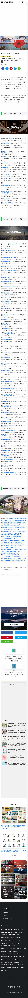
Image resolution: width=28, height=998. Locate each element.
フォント (11, 956)
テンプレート (5, 951)
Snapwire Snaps (7, 421)
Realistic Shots (7, 406)
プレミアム (4, 962)
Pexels (4, 364)
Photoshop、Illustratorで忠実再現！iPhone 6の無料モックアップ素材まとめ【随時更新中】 (14, 658)
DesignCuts (9, 929)
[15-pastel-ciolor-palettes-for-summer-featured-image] (4, 764)
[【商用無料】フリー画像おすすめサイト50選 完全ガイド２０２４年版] (20, 866)
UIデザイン (4, 935)
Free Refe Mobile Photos (9, 286)
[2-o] (4, 725)
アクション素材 (6, 937)
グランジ (20, 943)
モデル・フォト (6, 198)
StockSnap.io (6, 439)
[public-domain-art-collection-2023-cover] (4, 744)
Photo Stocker (6, 185)
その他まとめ (4, 56)
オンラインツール (6, 943)
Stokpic (5, 446)
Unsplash (5, 466)
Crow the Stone (7, 250)
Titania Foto (6, 455)
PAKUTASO (6, 167)
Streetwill (5, 435)
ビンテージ (4, 956)
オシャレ (21, 940)
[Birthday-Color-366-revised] (4, 751)
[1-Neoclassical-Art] (4, 731)
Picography (6, 381)
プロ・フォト (6, 192)
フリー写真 (8, 56)
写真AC (4, 152)
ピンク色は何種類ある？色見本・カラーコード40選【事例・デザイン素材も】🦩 (17, 757)
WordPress (12, 935)
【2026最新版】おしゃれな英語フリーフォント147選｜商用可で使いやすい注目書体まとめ (17, 725)
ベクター (11, 962)
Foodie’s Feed (6, 277)
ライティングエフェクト (8, 965)
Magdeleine (6, 339)
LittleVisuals (7, 328)
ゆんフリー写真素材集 (8, 203)
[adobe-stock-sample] (4, 738)
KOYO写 (12, 138)
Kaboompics (6, 319)
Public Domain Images (8, 388)
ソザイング (5, 163)
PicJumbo (5, 377)
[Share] (2, 68)
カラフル (14, 943)
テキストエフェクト (7, 948)
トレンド (15, 954)
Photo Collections (7, 370)
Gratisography (6, 292)
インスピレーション (8, 918)
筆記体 (23, 967)
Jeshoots (5, 315)
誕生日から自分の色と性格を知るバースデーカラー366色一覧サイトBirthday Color (17, 751)
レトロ (17, 965)
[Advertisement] (14, 20)
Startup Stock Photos (8, 430)
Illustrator (6, 932)
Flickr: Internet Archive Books (11, 270)
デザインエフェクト (7, 954)
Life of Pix (5, 324)
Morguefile (5, 346)
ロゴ (21, 965)
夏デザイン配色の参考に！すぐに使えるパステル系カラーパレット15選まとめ (17, 763)
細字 (3, 970)
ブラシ (12, 959)
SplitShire (5, 426)
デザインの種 (13, 951)
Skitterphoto (6, 412)
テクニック (23, 948)
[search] (24, 684)
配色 (7, 970)
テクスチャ (16, 948)
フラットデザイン (19, 956)
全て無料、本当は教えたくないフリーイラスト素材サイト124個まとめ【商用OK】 (17, 738)
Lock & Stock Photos (9, 333)
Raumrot (5, 401)
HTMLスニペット (19, 929)
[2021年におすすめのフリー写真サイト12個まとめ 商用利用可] (20, 879)
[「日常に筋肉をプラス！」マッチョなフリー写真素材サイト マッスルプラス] (7, 879)
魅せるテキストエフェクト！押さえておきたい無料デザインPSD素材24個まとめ (14, 673)
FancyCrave (6, 266)
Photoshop (14, 932)
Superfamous (6, 450)
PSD (21, 932)
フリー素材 (5, 909)
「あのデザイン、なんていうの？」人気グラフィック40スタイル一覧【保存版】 (17, 731)
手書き (9, 967)
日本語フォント (16, 967)
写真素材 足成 (6, 143)
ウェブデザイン (14, 940)
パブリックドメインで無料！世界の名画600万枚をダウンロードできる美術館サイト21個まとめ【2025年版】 (17, 744)
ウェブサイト (10, 575)
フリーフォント (6, 959)
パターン (21, 954)
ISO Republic (6, 301)
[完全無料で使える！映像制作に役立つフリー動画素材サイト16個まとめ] (20, 892)
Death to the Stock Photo (9, 257)
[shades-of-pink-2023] (4, 757)
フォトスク (5, 178)
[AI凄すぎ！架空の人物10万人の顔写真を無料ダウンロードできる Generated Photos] (7, 892)
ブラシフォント (20, 959)
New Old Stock (6, 357)
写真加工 (4, 967)
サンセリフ (4, 945)
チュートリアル (7, 915)
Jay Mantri (5, 308)
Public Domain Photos (8, 395)
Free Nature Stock (7, 281)
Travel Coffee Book (8, 459)
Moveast (5, 352)
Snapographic (6, 417)
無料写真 (18, 575)
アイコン (20, 935)
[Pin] (11, 68)
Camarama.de (13, 244)
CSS (3, 929)
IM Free (4, 297)
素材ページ (5, 156)
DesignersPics (6, 261)
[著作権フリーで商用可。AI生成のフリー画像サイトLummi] (7, 866)
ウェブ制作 (5, 912)
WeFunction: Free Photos (9, 472)
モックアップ (18, 962)
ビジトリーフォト (7, 174)
